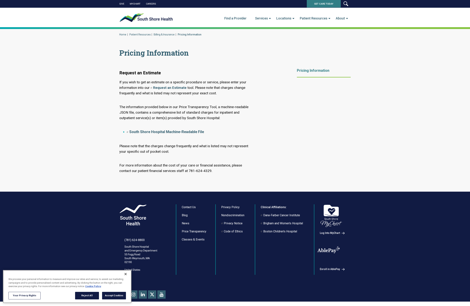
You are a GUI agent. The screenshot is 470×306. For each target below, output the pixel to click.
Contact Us (189, 207)
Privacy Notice (233, 223)
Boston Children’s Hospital (280, 231)
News (185, 223)
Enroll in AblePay (330, 269)
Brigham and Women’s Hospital (283, 223)
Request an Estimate (170, 88)
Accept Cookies (114, 295)
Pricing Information (313, 70)
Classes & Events (193, 239)
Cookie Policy (93, 286)
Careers (151, 3)
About (340, 18)
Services (261, 18)
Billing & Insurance (164, 34)
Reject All (87, 295)
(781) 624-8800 (134, 240)
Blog (185, 215)
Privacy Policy (230, 207)
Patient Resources (313, 18)
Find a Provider (235, 18)
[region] (67, 286)
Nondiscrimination (232, 215)
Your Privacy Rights (24, 295)
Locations (283, 18)
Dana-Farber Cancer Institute (281, 215)
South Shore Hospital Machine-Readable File (166, 132)
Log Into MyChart (330, 232)
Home (122, 34)
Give (121, 3)
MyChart (135, 3)
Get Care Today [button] (323, 3)
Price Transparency (194, 231)
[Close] (126, 274)
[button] (346, 4)
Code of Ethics (233, 231)
